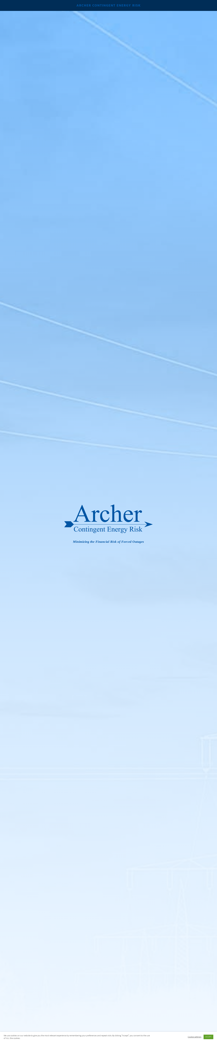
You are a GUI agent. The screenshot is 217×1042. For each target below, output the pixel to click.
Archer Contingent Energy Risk (108, 5)
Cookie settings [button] (194, 1037)
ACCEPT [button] (208, 1036)
